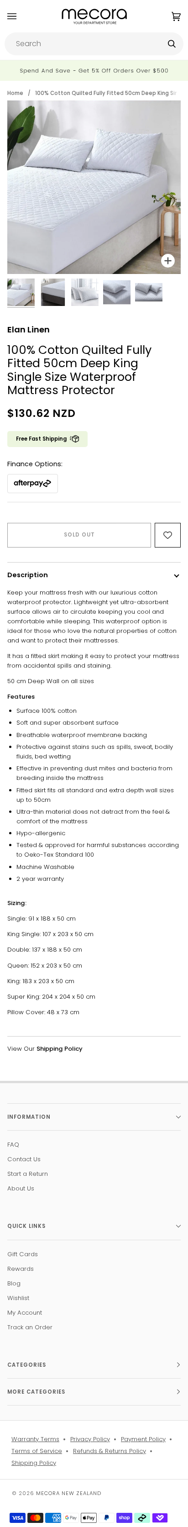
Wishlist (18, 1298)
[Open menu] (21, 16)
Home (15, 93)
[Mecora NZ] (94, 16)
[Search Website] (171, 43)
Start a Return (27, 1173)
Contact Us (24, 1159)
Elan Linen (28, 329)
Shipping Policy (33, 1463)
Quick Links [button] (26, 1226)
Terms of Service (36, 1451)
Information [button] (29, 1117)
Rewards (20, 1268)
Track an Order (29, 1327)
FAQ (13, 1144)
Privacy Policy (90, 1439)
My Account (24, 1312)
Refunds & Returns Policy (109, 1451)
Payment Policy (143, 1439)
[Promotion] (94, 70)
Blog (14, 1283)
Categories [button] (26, 1365)
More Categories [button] (36, 1391)
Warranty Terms (35, 1439)
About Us (20, 1188)
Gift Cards (22, 1254)
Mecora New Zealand (68, 1493)
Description (27, 574)
